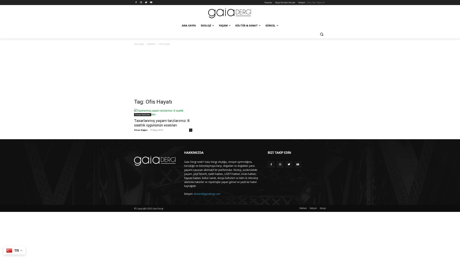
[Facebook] (136, 3)
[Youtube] (151, 3)
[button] (321, 34)
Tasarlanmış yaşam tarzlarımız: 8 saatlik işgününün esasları (162, 123)
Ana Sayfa (139, 44)
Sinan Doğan (141, 130)
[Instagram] (141, 3)
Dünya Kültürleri (142, 114)
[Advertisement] (230, 73)
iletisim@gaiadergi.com (207, 194)
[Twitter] (146, 3)
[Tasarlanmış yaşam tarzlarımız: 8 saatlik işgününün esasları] (163, 112)
